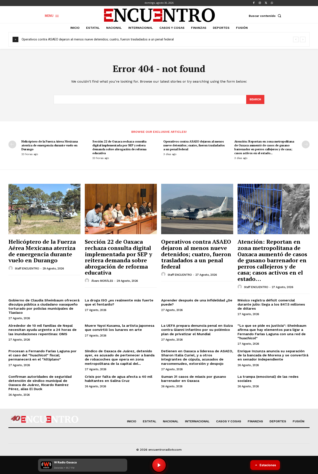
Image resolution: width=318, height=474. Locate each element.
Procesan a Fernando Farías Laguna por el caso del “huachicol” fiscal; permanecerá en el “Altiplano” (42, 355)
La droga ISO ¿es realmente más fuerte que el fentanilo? (119, 302)
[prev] (296, 39)
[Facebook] (254, 3)
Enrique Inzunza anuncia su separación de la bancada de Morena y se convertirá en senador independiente (273, 355)
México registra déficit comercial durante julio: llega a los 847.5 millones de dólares (271, 304)
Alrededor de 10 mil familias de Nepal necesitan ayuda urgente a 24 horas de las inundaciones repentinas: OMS (42, 329)
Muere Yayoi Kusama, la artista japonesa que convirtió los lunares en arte (119, 327)
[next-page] (306, 144)
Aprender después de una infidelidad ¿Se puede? (196, 302)
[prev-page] (12, 144)
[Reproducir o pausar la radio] (159, 465)
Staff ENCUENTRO (27, 268)
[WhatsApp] (272, 3)
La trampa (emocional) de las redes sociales (268, 379)
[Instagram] (260, 3)
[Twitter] (266, 3)
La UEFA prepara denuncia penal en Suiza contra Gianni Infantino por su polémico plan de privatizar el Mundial (197, 329)
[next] (302, 39)
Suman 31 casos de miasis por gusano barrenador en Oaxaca (193, 379)
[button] (266, 15)
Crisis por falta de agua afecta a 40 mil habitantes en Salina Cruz (118, 379)
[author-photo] (11, 268)
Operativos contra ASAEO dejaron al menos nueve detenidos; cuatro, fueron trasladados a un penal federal (98, 39)
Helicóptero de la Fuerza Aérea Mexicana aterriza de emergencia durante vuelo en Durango (49, 145)
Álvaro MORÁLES (102, 280)
